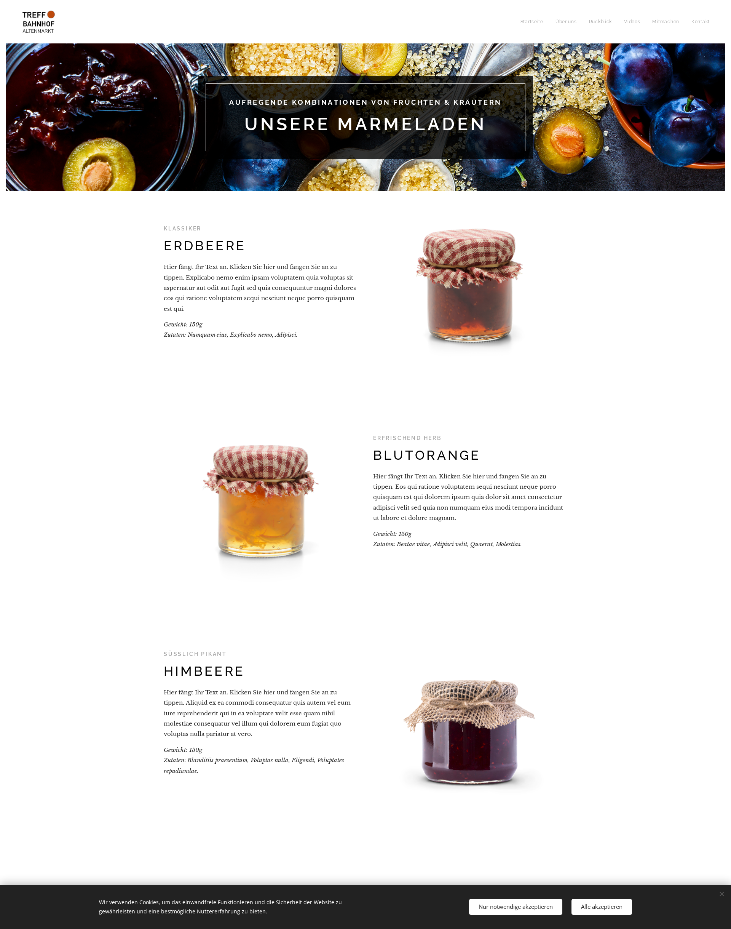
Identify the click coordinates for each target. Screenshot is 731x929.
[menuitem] (534, 21)
